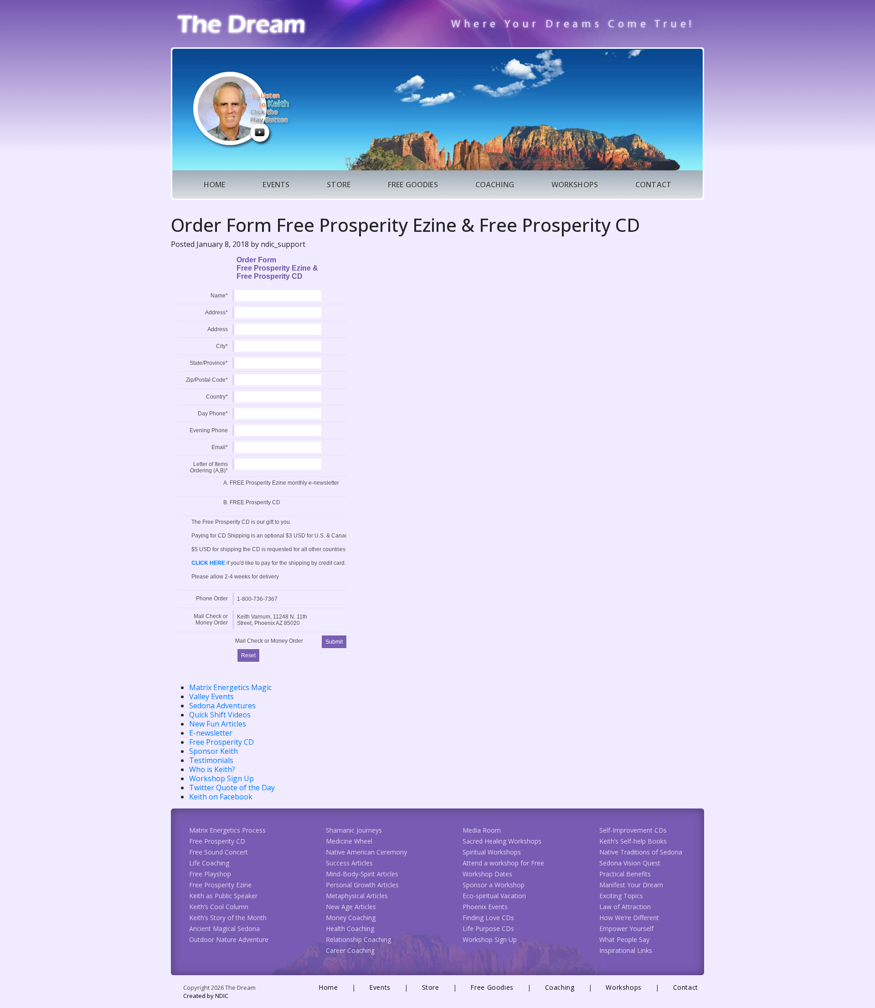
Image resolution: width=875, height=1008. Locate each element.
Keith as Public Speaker (223, 895)
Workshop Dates (487, 874)
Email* (219, 447)
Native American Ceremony (366, 852)
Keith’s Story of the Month (228, 917)
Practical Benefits (625, 874)
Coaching (494, 184)
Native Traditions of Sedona (640, 852)
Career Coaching (350, 950)
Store (338, 184)
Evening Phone (209, 430)
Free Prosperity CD (221, 742)
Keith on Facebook (220, 797)
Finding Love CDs (488, 917)
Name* (219, 295)
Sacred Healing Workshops (502, 841)
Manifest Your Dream (631, 884)
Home (215, 184)
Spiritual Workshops (492, 852)
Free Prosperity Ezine (220, 884)
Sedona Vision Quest (629, 863)
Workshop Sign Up (221, 778)
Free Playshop (210, 874)
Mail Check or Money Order (211, 619)
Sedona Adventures (222, 706)
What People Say (624, 939)
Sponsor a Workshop (494, 884)
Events (275, 184)
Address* (216, 312)
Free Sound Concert (218, 852)
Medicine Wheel (349, 841)
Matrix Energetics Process (227, 830)
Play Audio (259, 132)
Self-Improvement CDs (633, 830)
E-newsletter (210, 733)
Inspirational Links (625, 950)
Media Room (482, 830)
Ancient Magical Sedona (224, 928)
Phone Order (212, 598)
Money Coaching (351, 917)
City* (222, 346)
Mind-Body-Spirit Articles (362, 874)
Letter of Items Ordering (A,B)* (209, 467)
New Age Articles (351, 906)
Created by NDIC (205, 996)
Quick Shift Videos (220, 715)
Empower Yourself (626, 928)
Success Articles (349, 863)
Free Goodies (413, 184)
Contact (653, 184)
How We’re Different (629, 917)
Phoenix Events (485, 906)
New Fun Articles (217, 724)
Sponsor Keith (213, 751)
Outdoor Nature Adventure (228, 939)
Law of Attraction (625, 906)
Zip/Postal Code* (207, 380)
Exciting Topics (621, 895)
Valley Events (211, 696)
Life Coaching (209, 863)
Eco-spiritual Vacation (494, 895)
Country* (217, 397)
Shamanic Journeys (354, 830)
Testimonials (211, 760)
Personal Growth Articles (362, 884)
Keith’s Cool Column (218, 906)
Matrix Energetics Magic (230, 687)
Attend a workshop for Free (503, 863)
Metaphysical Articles (357, 895)
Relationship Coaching (358, 939)
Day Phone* (213, 413)
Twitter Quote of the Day (232, 788)
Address (217, 329)
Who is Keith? (212, 769)
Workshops (574, 184)
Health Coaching (350, 928)
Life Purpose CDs (488, 928)
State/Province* (209, 363)
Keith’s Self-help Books (633, 841)
